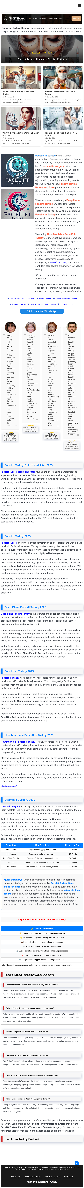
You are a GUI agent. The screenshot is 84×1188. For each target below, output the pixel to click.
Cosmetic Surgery (67, 304)
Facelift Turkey (45, 299)
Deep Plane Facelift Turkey (66, 299)
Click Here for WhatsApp (42, 311)
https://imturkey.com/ (9, 786)
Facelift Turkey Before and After (22, 299)
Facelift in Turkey (45, 155)
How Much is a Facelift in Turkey (43, 304)
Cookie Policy (52, 1177)
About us (16, 1177)
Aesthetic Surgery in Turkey (42, 1182)
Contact (68, 1177)
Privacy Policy (32, 1177)
